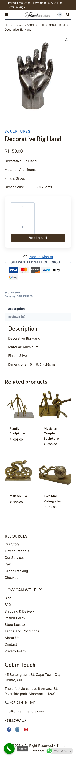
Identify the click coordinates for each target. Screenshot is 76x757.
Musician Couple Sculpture (51, 433)
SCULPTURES (18, 131)
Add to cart (38, 238)
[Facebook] (9, 729)
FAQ (8, 605)
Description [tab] (16, 309)
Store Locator (15, 625)
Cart (8, 564)
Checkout (12, 578)
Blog (8, 598)
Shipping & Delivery (20, 611)
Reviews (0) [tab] (16, 317)
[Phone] (9, 748)
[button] (66, 39)
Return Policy (15, 618)
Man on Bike (19, 496)
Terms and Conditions (22, 631)
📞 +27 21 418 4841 (20, 702)
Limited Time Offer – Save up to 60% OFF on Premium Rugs (35, 5)
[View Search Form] (67, 14)
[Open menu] (8, 15)
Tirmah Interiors (17, 551)
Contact (11, 644)
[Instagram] (17, 729)
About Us (12, 638)
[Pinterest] (26, 729)
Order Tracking (16, 571)
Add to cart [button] (21, 453)
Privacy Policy (15, 651)
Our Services (15, 558)
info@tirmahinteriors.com (24, 711)
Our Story (12, 544)
